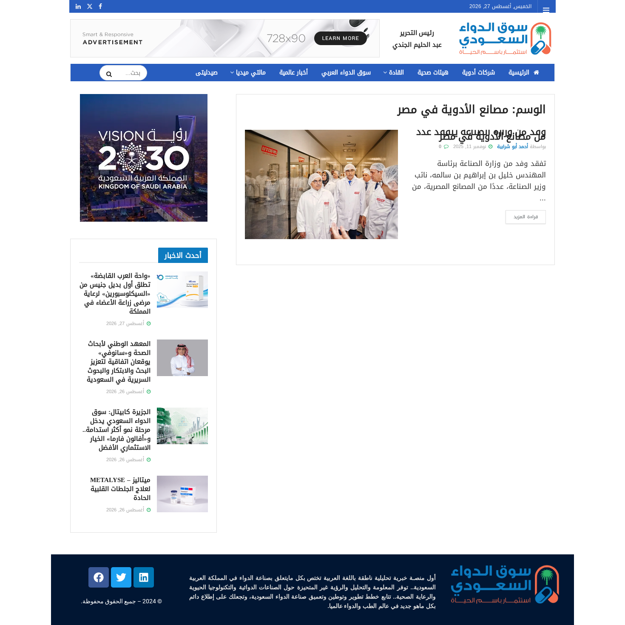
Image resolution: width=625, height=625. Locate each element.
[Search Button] (106, 74)
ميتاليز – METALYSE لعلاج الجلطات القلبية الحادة (120, 489)
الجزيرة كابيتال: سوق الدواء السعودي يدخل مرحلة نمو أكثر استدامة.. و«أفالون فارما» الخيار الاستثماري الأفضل (116, 430)
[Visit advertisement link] (225, 38)
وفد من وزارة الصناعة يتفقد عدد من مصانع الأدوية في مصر (481, 134)
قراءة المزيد (522, 215)
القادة (396, 72)
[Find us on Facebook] (100, 6)
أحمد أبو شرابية (512, 146)
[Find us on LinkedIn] (78, 6)
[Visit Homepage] (504, 38)
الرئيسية (519, 72)
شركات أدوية (478, 72)
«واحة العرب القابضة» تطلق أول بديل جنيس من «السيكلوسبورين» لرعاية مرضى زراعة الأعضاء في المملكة (115, 293)
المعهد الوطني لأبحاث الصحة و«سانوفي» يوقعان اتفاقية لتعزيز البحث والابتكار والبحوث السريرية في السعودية (119, 361)
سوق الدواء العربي (346, 72)
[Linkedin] (144, 577)
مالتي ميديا (251, 72)
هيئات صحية (433, 72)
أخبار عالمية (293, 72)
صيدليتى (207, 72)
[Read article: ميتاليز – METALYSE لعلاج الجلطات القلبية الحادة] (182, 494)
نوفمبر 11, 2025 (470, 146)
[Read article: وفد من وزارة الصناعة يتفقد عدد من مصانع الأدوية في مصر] (321, 184)
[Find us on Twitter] (90, 6)
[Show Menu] (546, 10)
